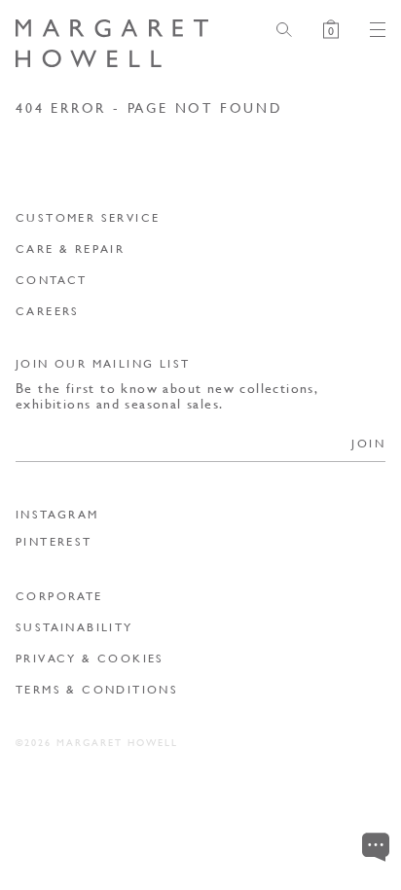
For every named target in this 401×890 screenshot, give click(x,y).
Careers (48, 310)
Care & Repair (70, 248)
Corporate (59, 595)
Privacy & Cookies (90, 658)
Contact (52, 279)
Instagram (57, 514)
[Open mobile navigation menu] (369, 29)
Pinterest (54, 542)
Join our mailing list (103, 363)
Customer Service (88, 217)
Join (368, 443)
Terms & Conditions (97, 689)
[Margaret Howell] (112, 43)
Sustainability (74, 627)
